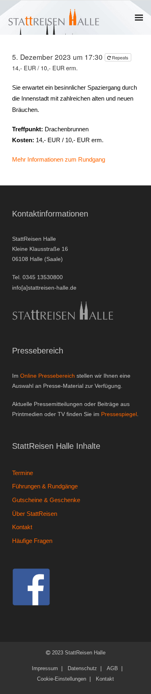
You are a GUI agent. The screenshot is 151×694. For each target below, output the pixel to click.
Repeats (120, 57)
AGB (112, 668)
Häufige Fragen (32, 540)
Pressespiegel (119, 414)
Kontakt (22, 527)
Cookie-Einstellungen (61, 679)
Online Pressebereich (47, 375)
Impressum (45, 668)
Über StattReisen (34, 513)
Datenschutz (82, 668)
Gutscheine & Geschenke (46, 499)
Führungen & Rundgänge (45, 486)
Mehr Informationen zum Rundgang (58, 159)
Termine (22, 472)
